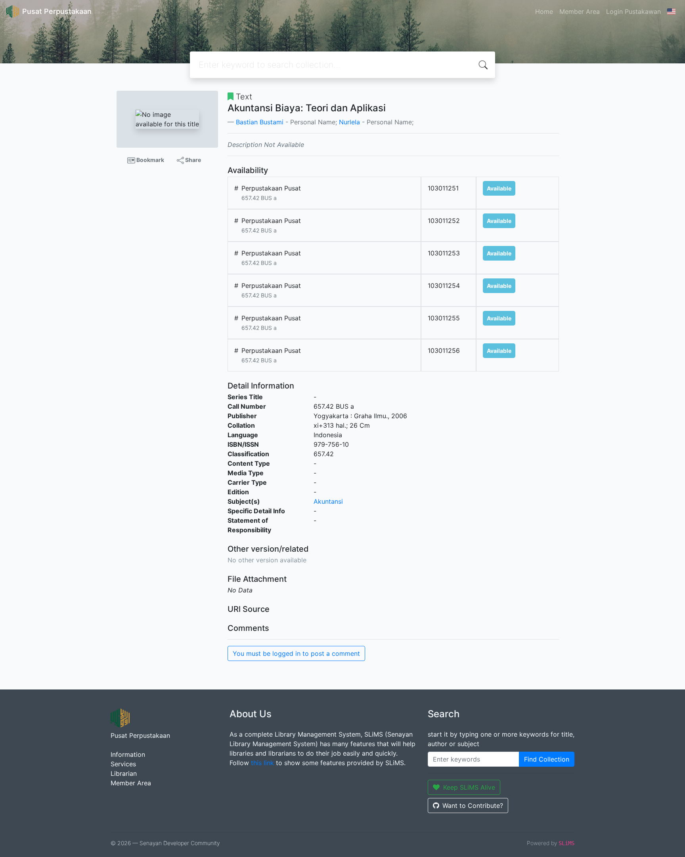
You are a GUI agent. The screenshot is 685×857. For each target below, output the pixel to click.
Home (544, 11)
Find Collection (546, 759)
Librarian (124, 773)
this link (262, 763)
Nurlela (349, 122)
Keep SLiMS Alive (469, 787)
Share (192, 159)
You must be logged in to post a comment (296, 653)
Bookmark (149, 159)
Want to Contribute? (472, 805)
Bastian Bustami (259, 122)
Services (123, 764)
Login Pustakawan (633, 11)
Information (128, 754)
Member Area (579, 11)
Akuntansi (328, 501)
